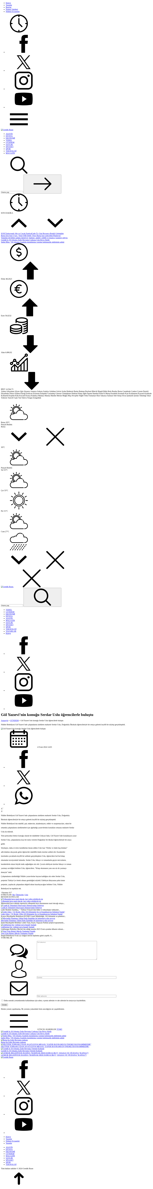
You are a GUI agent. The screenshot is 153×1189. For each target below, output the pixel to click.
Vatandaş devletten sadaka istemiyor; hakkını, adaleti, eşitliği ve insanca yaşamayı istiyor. (34, 238)
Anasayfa (4, 721)
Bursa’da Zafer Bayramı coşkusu (13, 1042)
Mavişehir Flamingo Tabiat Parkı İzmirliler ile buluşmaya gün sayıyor (27, 921)
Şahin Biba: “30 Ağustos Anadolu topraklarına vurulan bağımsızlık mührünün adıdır (32, 242)
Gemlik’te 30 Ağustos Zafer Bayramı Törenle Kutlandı (21, 1051)
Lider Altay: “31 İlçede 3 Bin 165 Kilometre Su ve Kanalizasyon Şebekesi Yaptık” (32, 914)
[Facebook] (24, 52)
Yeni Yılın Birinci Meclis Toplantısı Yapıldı (17, 933)
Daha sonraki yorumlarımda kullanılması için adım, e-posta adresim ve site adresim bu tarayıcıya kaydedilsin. (45, 1001)
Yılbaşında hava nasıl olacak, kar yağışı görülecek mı (21, 901)
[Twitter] (24, 70)
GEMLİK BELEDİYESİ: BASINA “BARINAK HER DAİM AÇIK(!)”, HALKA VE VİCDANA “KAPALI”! (44, 1055)
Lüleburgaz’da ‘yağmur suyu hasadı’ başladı (17, 927)
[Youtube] (24, 107)
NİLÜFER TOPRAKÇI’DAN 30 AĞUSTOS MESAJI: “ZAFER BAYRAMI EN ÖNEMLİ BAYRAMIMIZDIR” (45, 1046)
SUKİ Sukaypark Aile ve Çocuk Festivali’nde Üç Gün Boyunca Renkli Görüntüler (32, 233)
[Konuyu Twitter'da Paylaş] (24, 786)
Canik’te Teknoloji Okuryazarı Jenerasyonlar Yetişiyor (21, 908)
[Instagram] (24, 89)
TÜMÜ (59, 1029)
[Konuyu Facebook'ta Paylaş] (24, 767)
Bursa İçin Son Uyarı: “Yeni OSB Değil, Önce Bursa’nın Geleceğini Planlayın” (31, 236)
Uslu (26, 895)
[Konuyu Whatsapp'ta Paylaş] (24, 804)
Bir (13, 895)
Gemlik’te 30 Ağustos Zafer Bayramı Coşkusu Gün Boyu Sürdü (25, 240)
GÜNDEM (14, 721)
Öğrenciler (20, 895)
